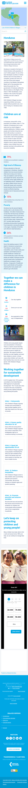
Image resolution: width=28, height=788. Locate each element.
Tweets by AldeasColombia (8, 673)
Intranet (5, 728)
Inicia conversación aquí (17, 686)
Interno (4, 784)
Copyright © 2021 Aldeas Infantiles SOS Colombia (15, 780)
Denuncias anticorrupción (9, 782)
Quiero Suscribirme (14, 749)
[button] (12, 16)
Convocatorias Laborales (9, 718)
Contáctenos (6, 716)
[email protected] (16, 688)
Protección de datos (22, 782)
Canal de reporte (7, 722)
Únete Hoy (5, 720)
